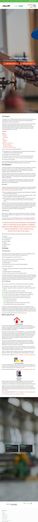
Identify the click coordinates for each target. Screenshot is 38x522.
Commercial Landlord (7, 145)
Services (7, 1)
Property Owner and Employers (9, 147)
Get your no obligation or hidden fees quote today (25, 354)
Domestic (5, 136)
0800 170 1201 (32, 1)
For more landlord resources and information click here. (13, 393)
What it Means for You (10, 63)
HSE (8, 119)
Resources (16, 1)
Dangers (4, 133)
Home (4, 1)
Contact (26, 1)
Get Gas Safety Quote (27, 63)
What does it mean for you (7, 143)
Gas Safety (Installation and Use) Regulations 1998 (23, 219)
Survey (3, 138)
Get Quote (21, 1)
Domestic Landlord (7, 144)
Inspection (5, 140)
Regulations (4, 134)
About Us (12, 1)
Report (4, 141)
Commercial (5, 137)
